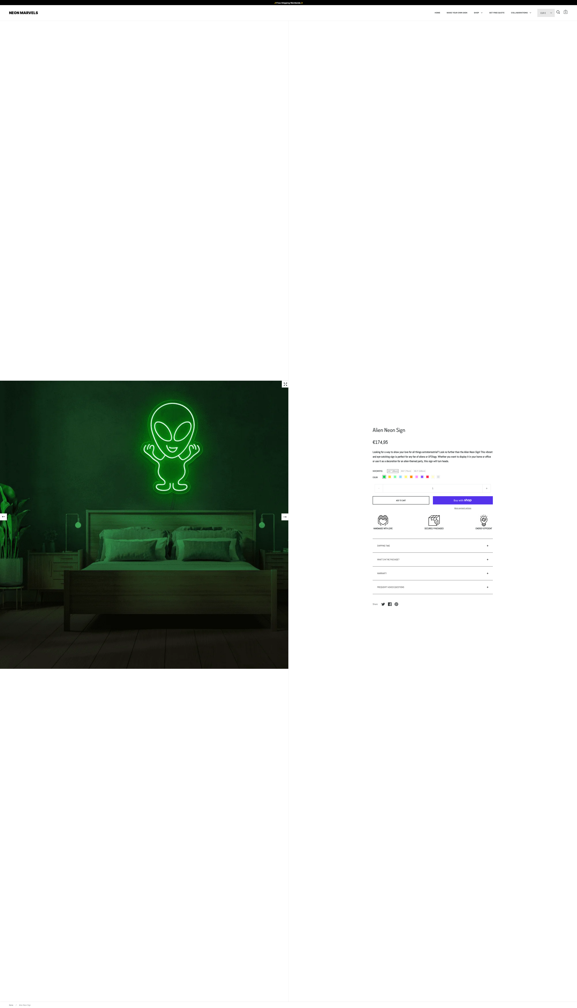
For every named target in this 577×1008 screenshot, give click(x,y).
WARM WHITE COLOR (433, 477)
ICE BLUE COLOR (400, 477)
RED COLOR (427, 477)
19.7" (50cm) (393, 471)
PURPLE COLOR (422, 477)
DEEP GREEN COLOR (384, 477)
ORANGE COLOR (411, 477)
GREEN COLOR (395, 477)
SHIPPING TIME (383, 545)
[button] (566, 12)
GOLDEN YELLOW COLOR (389, 477)
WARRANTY (382, 573)
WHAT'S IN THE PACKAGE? (388, 559)
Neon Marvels (23, 13)
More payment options (462, 508)
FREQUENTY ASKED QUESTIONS (390, 587)
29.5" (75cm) (406, 471)
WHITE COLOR (438, 477)
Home (11, 1005)
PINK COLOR (416, 477)
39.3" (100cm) (419, 471)
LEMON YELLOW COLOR (406, 477)
